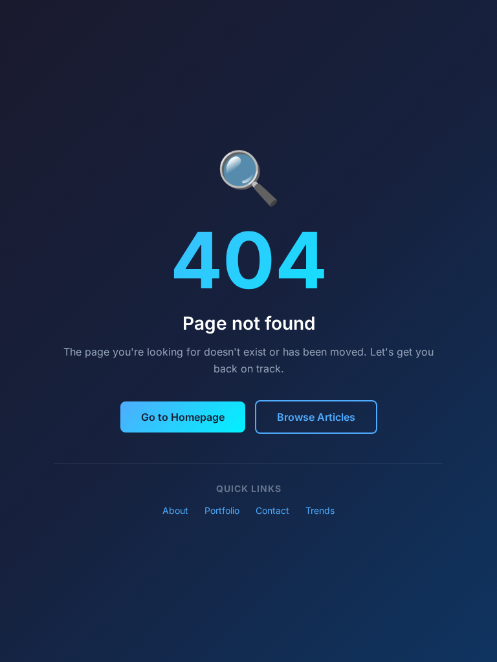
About (175, 510)
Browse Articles (316, 417)
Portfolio (221, 510)
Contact (272, 510)
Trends (320, 510)
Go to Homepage (183, 417)
